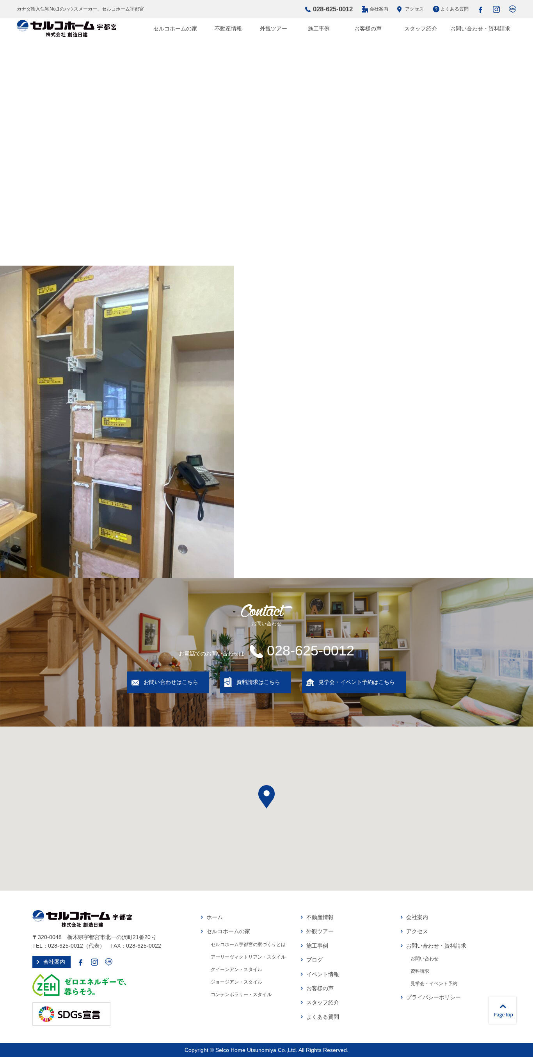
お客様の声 (368, 28)
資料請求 (419, 971)
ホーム (214, 917)
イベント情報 (322, 974)
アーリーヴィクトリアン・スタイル (248, 957)
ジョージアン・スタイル (236, 982)
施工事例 (319, 28)
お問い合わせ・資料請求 (480, 28)
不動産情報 (228, 28)
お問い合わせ (424, 958)
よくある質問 (455, 9)
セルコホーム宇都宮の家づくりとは (248, 944)
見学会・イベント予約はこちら (356, 682)
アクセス (414, 9)
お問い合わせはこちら (171, 682)
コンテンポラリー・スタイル (241, 994)
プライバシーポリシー (433, 997)
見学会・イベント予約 (433, 983)
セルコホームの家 (175, 28)
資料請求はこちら (258, 682)
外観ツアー (273, 28)
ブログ (314, 960)
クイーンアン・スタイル (236, 969)
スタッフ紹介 (420, 28)
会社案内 (379, 9)
